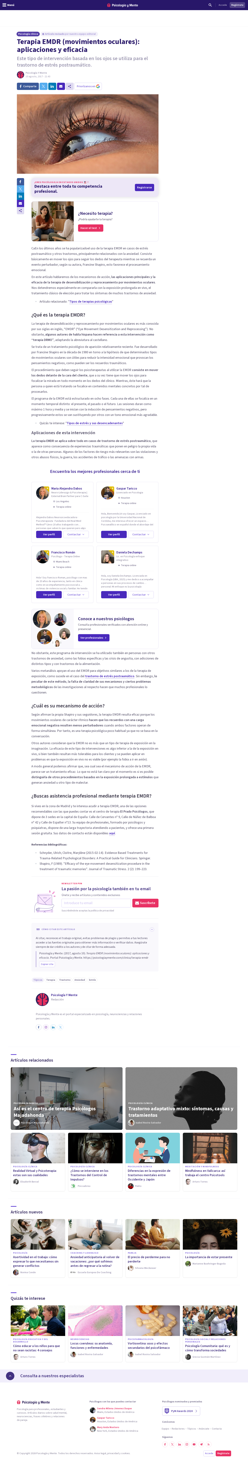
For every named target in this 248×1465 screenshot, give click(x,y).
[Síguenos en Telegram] (201, 1444)
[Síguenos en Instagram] (187, 1444)
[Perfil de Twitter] (60, 1027)
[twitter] (44, 86)
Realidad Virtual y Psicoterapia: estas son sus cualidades (35, 1173)
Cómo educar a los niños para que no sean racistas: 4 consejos (36, 1348)
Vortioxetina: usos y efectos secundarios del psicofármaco (149, 1345)
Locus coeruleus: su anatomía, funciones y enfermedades (91, 1345)
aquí (112, 833)
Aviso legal (100, 1453)
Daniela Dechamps (129, 552)
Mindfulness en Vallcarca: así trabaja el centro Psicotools (205, 1173)
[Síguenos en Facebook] (165, 1444)
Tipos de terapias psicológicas (90, 301)
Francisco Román (63, 552)
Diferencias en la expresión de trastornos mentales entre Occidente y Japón (149, 1175)
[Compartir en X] (20, 189)
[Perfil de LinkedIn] (53, 1027)
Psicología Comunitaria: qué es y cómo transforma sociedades (207, 1348)
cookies (125, 1453)
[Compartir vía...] (20, 210)
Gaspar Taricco (126, 488)
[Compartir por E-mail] (20, 203)
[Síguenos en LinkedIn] (179, 1444)
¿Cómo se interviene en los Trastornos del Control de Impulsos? (89, 1175)
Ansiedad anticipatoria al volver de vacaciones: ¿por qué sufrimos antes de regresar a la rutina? (94, 1261)
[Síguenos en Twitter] (172, 1444)
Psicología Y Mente (36, 73)
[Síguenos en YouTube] (194, 1444)
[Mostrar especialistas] (10, 1376)
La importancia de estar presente (208, 1257)
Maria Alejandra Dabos (66, 488)
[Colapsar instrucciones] (152, 929)
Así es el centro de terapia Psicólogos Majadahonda (55, 1111)
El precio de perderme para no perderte (149, 1259)
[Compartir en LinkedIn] (20, 196)
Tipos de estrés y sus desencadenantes (95, 423)
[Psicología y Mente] (122, 5)
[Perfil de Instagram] (46, 1027)
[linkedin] (52, 86)
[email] (61, 86)
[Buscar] (210, 5)
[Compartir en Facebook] (20, 181)
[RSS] (209, 1444)
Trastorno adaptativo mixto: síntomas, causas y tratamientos (180, 1111)
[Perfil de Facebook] (39, 1027)
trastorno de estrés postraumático (109, 676)
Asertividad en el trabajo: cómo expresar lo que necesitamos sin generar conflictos (35, 1261)
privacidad (113, 1453)
